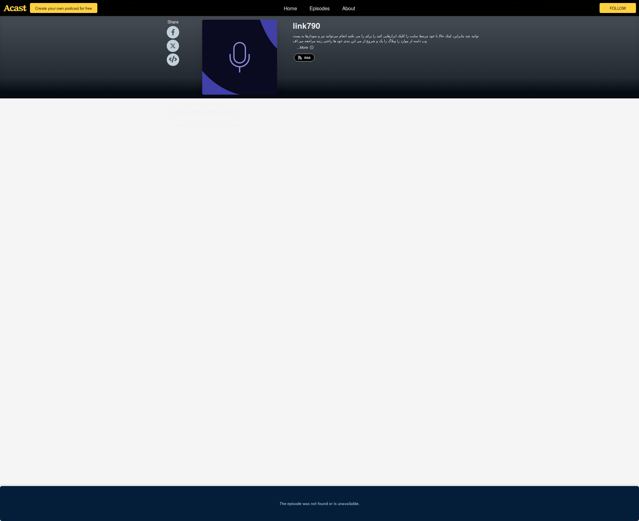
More (302, 47)
